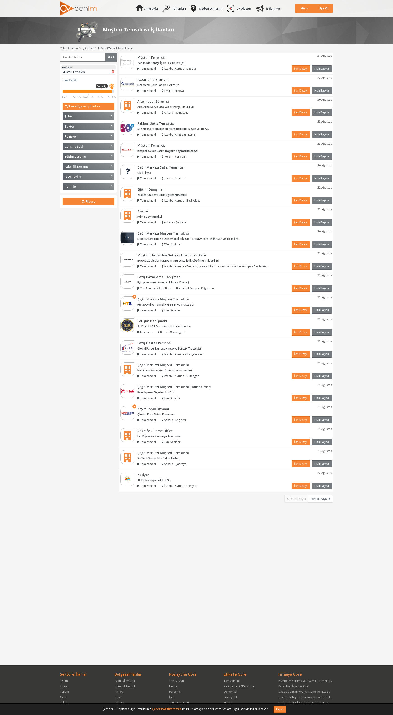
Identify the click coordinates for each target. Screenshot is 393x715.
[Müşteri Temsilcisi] (127, 62)
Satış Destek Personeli (154, 343)
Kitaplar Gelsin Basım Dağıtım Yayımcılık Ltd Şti (167, 151)
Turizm (64, 692)
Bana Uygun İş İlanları (84, 106)
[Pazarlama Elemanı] (127, 84)
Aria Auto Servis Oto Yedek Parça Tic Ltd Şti (165, 107)
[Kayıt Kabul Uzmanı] (127, 413)
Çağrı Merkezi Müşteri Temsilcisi (163, 233)
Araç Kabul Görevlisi (153, 101)
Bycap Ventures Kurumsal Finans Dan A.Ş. (163, 282)
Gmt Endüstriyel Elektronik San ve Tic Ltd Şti (306, 697)
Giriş (304, 8)
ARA (111, 57)
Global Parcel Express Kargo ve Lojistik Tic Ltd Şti (169, 348)
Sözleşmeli (230, 697)
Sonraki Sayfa (319, 499)
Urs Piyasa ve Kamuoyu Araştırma (159, 436)
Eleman (174, 686)
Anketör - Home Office (155, 431)
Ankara (119, 692)
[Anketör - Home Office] (127, 435)
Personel (175, 692)
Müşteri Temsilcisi (151, 57)
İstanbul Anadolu (125, 686)
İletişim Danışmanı (152, 321)
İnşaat (64, 686)
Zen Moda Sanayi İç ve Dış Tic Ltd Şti (160, 63)
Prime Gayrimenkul (149, 217)
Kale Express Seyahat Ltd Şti (155, 392)
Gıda (63, 697)
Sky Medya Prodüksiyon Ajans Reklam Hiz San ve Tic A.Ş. (173, 129)
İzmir (118, 697)
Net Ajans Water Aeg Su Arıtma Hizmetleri (164, 370)
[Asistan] (127, 215)
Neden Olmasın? (211, 8)
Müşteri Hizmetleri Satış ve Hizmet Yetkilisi (171, 255)
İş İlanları (179, 8)
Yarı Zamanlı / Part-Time (239, 686)
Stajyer (228, 703)
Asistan (143, 211)
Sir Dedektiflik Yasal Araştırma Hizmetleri (164, 326)
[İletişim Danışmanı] (127, 325)
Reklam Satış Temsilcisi (156, 123)
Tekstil (64, 703)
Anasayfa (151, 8)
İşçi (171, 697)
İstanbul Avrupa (125, 681)
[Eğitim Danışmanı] (127, 193)
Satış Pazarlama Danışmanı (159, 277)
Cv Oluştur (244, 8)
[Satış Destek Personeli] (127, 347)
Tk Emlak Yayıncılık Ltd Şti (154, 480)
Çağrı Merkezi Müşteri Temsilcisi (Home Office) (174, 387)
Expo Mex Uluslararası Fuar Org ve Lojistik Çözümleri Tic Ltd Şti (178, 261)
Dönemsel (230, 692)
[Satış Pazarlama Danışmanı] (127, 281)
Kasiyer (143, 474)
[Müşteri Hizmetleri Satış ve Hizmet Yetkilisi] (127, 259)
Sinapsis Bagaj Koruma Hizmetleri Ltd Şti (304, 692)
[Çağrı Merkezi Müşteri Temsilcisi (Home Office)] (127, 391)
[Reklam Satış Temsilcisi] (127, 128)
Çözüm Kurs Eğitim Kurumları (156, 414)
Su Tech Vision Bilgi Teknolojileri (158, 458)
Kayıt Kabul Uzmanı (153, 409)
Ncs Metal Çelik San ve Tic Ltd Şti (158, 85)
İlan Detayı (300, 69)
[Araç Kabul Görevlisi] (127, 105)
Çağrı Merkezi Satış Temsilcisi (160, 167)
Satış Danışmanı (179, 703)
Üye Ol (323, 8)
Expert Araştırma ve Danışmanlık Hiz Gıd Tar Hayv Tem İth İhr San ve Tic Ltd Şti (188, 239)
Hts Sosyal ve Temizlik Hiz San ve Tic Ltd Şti (165, 304)
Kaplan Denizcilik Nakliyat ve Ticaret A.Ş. (304, 703)
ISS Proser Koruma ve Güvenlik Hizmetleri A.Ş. (307, 681)
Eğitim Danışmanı (151, 189)
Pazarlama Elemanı (152, 79)
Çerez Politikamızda (166, 709)
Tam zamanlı (232, 681)
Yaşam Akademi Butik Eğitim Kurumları (162, 195)
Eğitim (64, 681)
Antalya (119, 703)
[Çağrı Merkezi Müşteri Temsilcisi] (127, 237)
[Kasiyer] (127, 479)
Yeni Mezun (176, 681)
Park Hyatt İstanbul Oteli (293, 686)
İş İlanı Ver (273, 8)
